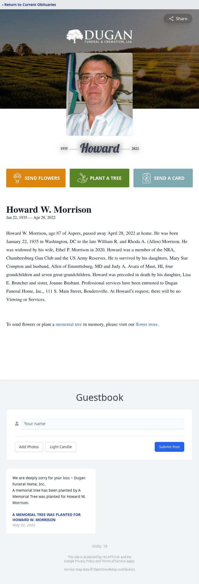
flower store (147, 324)
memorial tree (69, 324)
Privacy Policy (85, 561)
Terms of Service (114, 561)
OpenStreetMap (105, 569)
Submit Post (169, 446)
